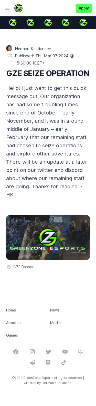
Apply (84, 8)
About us (13, 322)
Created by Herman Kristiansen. (48, 383)
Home (11, 310)
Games (12, 335)
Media (55, 322)
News (55, 310)
